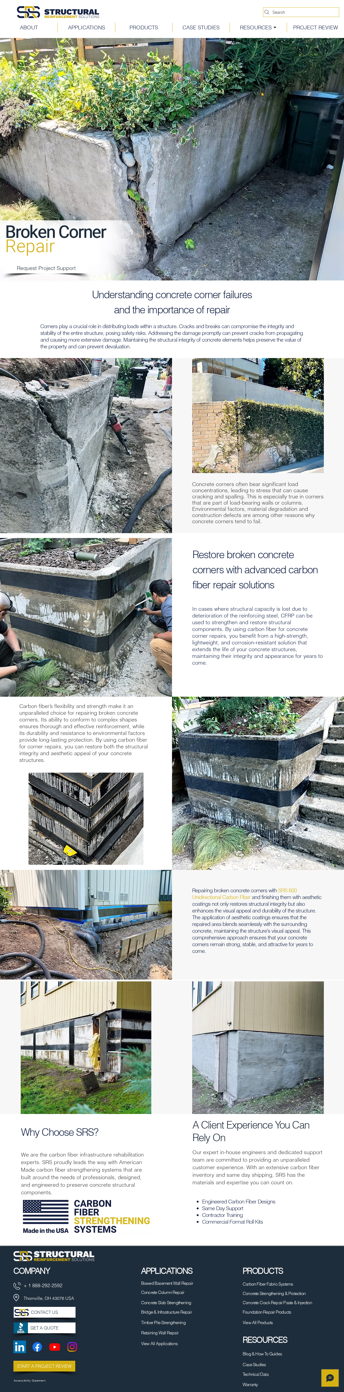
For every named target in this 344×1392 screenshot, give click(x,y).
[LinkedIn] (19, 1347)
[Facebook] (37, 1347)
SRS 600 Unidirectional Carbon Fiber (244, 893)
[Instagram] (72, 1347)
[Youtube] (54, 1347)
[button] (258, 27)
